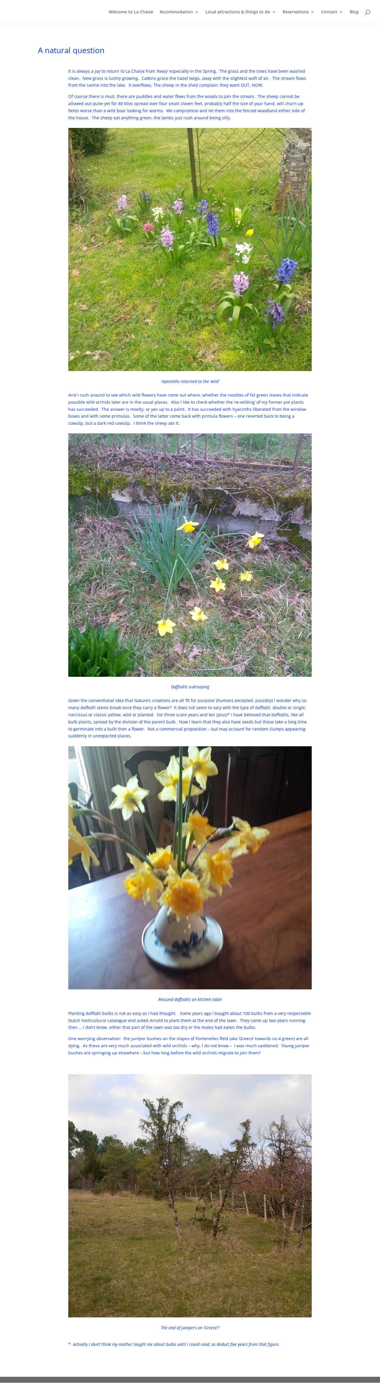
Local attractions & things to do (237, 12)
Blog (354, 12)
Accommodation (176, 12)
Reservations (296, 12)
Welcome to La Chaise (131, 12)
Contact (329, 12)
